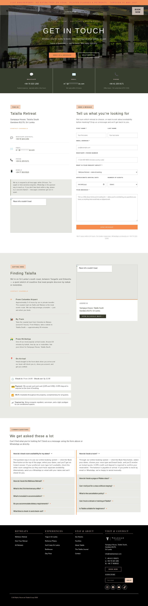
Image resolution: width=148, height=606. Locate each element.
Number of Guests (115, 177)
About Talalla (79, 545)
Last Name (112, 128)
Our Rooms (79, 537)
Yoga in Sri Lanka (51, 537)
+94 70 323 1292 (22, 139)
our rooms (78, 9)
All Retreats (19, 545)
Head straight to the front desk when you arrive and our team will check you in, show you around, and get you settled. (35, 364)
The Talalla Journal (91, 12)
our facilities (120, 9)
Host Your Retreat (21, 541)
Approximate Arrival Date (87, 177)
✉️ (74, 74)
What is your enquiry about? (89, 165)
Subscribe (110, 575)
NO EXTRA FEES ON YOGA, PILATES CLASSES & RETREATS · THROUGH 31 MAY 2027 (73, 2)
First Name (81, 128)
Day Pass (48, 553)
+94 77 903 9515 (22, 172)
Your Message (82, 189)
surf (66, 9)
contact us (70, 12)
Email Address (83, 140)
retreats (30, 9)
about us (55, 12)
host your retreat (98, 9)
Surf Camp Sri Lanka (52, 545)
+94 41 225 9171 (22, 161)
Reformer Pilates (51, 541)
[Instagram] (107, 587)
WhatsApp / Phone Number (87, 153)
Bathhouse (48, 549)
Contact (78, 553)
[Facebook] (113, 587)
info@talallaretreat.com (113, 554)
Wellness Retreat (21, 537)
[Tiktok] (124, 587)
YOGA (44, 9)
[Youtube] (119, 587)
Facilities (78, 541)
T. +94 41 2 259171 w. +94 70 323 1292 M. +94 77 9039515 (112, 561)
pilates (55, 9)
